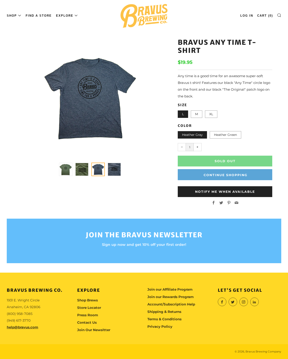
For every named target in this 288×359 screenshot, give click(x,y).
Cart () (265, 15)
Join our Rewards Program (170, 297)
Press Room (87, 315)
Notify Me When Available (225, 192)
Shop (12, 15)
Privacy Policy (159, 326)
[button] (65, 169)
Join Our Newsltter (93, 330)
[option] (90, 97)
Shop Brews (87, 300)
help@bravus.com (22, 327)
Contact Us (87, 322)
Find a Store (39, 15)
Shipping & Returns (164, 312)
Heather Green (225, 135)
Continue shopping (226, 175)
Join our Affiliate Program (170, 289)
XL (211, 114)
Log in (246, 15)
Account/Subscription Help (171, 304)
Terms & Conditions (164, 319)
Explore (64, 15)
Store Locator (89, 307)
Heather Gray (192, 135)
